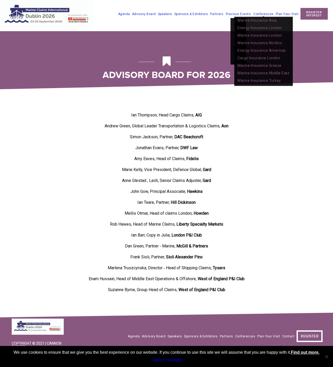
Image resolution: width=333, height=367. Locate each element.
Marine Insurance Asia (257, 20)
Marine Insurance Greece (259, 65)
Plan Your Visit (287, 14)
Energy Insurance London (260, 27)
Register (309, 336)
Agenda (124, 14)
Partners (216, 14)
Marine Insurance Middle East (263, 73)
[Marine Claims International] (39, 327)
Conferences (263, 14)
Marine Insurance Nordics (260, 43)
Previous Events (238, 14)
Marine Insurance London (260, 35)
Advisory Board (144, 14)
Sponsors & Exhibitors (191, 14)
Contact (288, 336)
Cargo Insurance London (259, 58)
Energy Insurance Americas (262, 50)
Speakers (165, 14)
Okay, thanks (168, 360)
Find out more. (305, 352)
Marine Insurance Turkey (259, 80)
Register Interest (314, 13)
